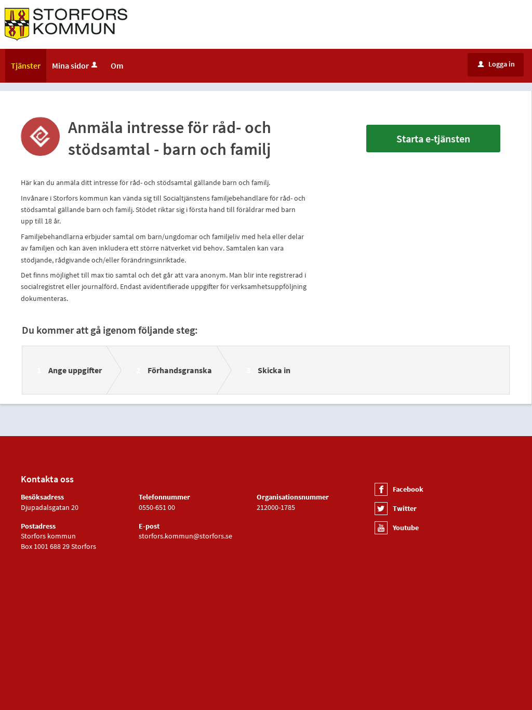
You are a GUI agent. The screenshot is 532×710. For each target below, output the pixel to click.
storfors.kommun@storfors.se (185, 536)
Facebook (408, 489)
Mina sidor (70, 65)
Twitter (405, 508)
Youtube (406, 527)
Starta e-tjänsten (433, 138)
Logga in (496, 64)
